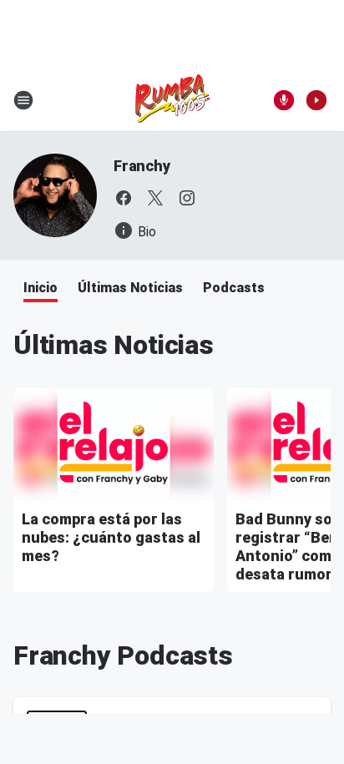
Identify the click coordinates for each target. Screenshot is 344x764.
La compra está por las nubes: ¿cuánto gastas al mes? (111, 537)
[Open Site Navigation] (23, 100)
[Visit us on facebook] (124, 198)
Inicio (40, 288)
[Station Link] (172, 100)
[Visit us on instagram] (187, 198)
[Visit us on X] (155, 198)
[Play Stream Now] (316, 100)
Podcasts (234, 288)
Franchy (142, 166)
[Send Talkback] (284, 100)
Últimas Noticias (130, 288)
